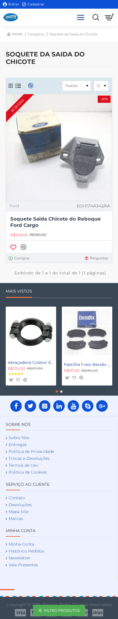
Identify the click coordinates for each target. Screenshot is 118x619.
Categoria (35, 34)
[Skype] (87, 406)
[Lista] (18, 86)
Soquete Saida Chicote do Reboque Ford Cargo (55, 222)
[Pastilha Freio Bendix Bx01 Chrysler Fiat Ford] (87, 332)
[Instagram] (44, 406)
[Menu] (81, 17)
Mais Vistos (19, 291)
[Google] (102, 406)
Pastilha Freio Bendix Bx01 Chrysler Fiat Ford (87, 364)
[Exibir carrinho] (109, 17)
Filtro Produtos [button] (62, 610)
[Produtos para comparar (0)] (28, 86)
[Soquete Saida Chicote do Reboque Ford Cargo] (59, 147)
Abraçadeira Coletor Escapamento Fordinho (31, 362)
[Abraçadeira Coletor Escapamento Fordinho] (31, 332)
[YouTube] (73, 406)
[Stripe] (97, 612)
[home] (14, 34)
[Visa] (20, 612)
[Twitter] (30, 406)
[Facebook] (16, 406)
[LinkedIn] (59, 406)
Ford (14, 205)
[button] (13, 247)
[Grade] (11, 85)
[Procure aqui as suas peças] (94, 17)
